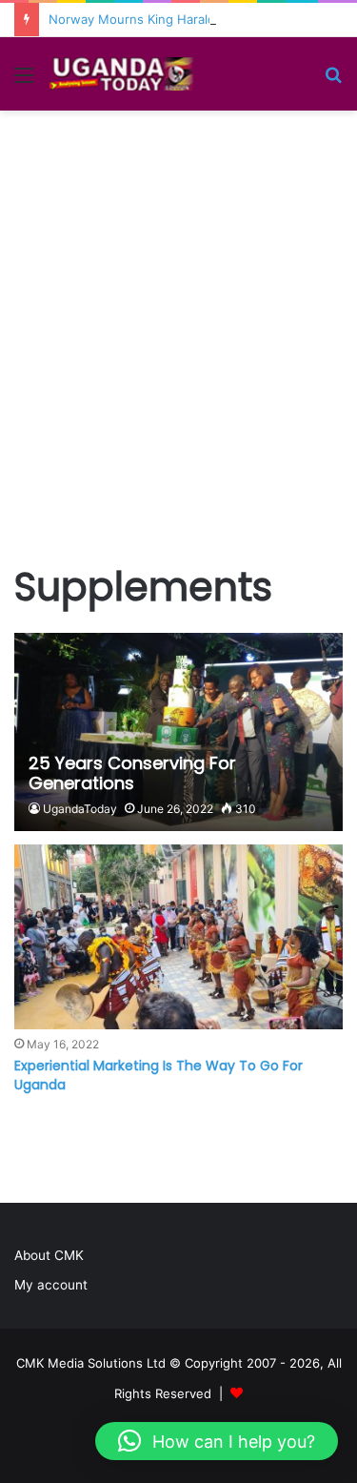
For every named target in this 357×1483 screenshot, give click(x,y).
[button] (216, 1441)
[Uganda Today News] (124, 74)
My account (51, 1284)
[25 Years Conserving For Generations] (178, 732)
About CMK (49, 1255)
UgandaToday (80, 809)
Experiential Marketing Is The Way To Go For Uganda (158, 1075)
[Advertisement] (178, 338)
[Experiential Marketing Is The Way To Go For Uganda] (178, 936)
